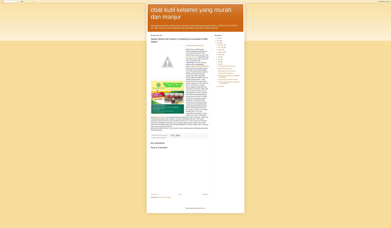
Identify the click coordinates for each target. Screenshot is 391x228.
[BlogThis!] (173, 135)
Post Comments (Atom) (164, 197)
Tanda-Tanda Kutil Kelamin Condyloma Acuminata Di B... (229, 82)
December (221, 45)
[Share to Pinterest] (179, 135)
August (220, 54)
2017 (218, 40)
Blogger (203, 208)
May (219, 61)
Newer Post (154, 194)
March (220, 86)
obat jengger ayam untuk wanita (227, 71)
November (221, 47)
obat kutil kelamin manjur (225, 68)
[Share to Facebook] (177, 135)
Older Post (205, 194)
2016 (218, 43)
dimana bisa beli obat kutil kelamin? (228, 79)
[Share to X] (175, 135)
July (219, 57)
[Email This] (171, 135)
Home (180, 194)
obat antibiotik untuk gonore (225, 73)
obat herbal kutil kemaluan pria (195, 45)
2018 (218, 38)
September (221, 52)
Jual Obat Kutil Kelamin (198, 66)
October (220, 49)
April (219, 64)
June (219, 59)
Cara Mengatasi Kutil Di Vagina (226, 66)
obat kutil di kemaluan (160, 137)
